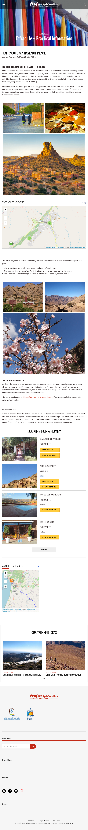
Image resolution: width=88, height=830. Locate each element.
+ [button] (5, 209)
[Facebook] (4, 791)
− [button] (5, 212)
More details (47, 450)
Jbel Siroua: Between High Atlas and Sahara (22, 675)
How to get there (49, 455)
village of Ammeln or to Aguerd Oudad (38, 397)
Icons (61, 247)
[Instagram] (10, 791)
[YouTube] (16, 791)
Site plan (56, 821)
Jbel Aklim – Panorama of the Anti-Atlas (63, 675)
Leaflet (58, 247)
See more (43, 550)
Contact (31, 821)
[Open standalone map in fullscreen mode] (83, 203)
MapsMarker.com (50, 247)
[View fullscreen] (5, 218)
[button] (43, 679)
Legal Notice (44, 821)
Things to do (8, 672)
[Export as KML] (85, 203)
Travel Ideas (51, 672)
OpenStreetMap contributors (77, 247)
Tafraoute (44, 34)
